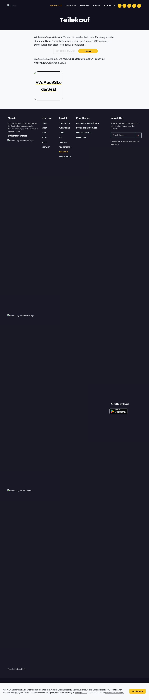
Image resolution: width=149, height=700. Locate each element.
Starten (63, 142)
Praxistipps (64, 123)
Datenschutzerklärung (87, 123)
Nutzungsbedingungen (86, 128)
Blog (44, 137)
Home (44, 123)
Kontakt (46, 147)
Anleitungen (65, 157)
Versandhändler (84, 133)
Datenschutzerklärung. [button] (114, 693)
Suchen (88, 51)
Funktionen (64, 128)
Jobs (44, 142)
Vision (44, 128)
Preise (62, 133)
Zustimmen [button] (137, 691)
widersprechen (81, 693)
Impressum (81, 137)
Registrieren (65, 147)
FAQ (60, 137)
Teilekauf (63, 152)
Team (44, 133)
